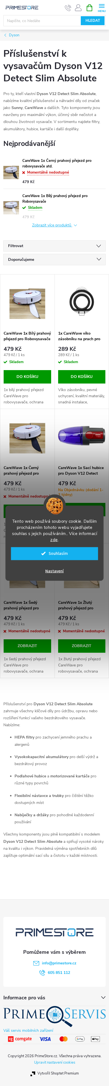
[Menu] (101, 7)
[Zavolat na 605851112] (68, 7)
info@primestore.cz (59, 963)
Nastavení (54, 571)
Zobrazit (27, 646)
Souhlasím (58, 553)
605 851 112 (59, 972)
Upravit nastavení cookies (54, 1062)
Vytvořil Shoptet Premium (58, 1073)
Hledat (93, 20)
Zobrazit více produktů (52, 225)
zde (54, 539)
